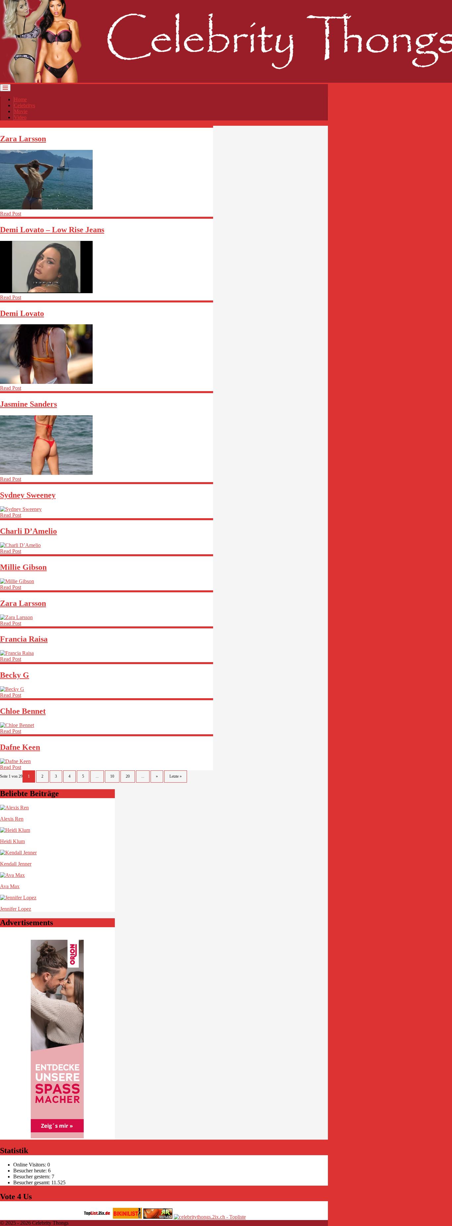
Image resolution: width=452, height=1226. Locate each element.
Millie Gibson (23, 567)
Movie (20, 111)
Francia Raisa (24, 639)
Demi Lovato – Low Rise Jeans (52, 229)
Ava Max (10, 886)
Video (20, 117)
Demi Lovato (22, 313)
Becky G (14, 675)
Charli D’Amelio (28, 531)
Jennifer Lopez (15, 909)
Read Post (10, 213)
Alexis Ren (11, 819)
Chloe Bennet (23, 711)
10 (112, 776)
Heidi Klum (12, 841)
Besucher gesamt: (32, 1182)
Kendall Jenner (15, 864)
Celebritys (24, 105)
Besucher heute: (30, 1170)
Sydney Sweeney (28, 495)
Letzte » (175, 776)
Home (20, 99)
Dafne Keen (20, 747)
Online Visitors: (30, 1164)
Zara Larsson (23, 138)
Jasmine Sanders (28, 404)
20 (128, 776)
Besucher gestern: (32, 1176)
